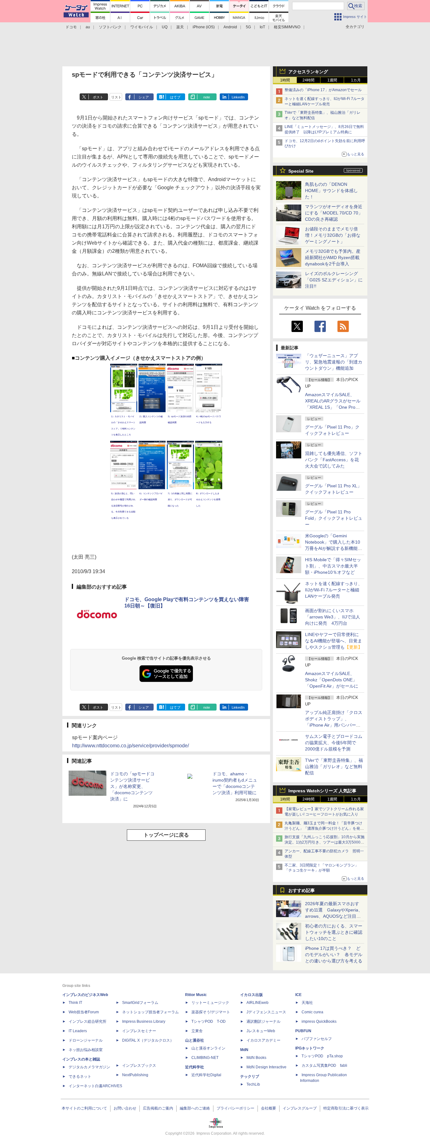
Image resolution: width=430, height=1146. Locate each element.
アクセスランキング (308, 71)
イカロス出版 (251, 995)
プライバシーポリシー (235, 1108)
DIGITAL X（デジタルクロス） (148, 1040)
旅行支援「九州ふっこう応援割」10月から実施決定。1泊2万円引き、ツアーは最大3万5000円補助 (325, 842)
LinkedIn (238, 97)
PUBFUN (303, 1031)
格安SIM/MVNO (287, 27)
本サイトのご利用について (84, 1108)
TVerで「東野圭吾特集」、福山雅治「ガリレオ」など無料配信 (334, 766)
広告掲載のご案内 (158, 1108)
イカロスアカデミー (263, 1040)
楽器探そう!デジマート (210, 1012)
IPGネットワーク (309, 1048)
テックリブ (249, 1076)
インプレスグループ (300, 1108)
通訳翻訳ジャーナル (263, 1021)
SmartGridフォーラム (140, 1002)
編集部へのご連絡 (195, 1108)
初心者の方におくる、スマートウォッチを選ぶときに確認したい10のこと (333, 932)
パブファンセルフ (317, 1039)
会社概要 (268, 1108)
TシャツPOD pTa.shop (322, 1056)
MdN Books (256, 1057)
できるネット (80, 1076)
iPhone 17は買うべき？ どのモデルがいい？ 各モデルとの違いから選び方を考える (333, 954)
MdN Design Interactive (266, 1067)
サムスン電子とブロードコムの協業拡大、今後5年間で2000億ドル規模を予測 (333, 742)
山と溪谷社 (194, 1040)
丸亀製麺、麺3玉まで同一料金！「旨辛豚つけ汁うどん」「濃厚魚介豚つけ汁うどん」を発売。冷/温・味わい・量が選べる (323, 828)
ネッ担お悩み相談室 (86, 1050)
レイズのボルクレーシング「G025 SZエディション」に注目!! (334, 280)
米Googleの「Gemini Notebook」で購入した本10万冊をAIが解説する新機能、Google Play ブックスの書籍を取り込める (333, 548)
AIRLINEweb (257, 1002)
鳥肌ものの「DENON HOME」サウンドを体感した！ (331, 190)
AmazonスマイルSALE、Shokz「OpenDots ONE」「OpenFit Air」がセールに (331, 680)
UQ (164, 27)
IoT (262, 27)
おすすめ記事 (301, 890)
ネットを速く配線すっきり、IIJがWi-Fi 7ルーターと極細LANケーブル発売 (333, 590)
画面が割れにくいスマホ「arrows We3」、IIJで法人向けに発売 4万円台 (332, 617)
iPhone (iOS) (204, 27)
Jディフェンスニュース (266, 1012)
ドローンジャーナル (86, 1040)
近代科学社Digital (206, 1075)
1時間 (285, 80)
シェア (144, 97)
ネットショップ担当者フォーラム (150, 1012)
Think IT (75, 1002)
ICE (298, 995)
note (206, 97)
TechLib (253, 1084)
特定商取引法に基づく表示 (346, 1108)
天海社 (307, 1002)
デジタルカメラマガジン (89, 1067)
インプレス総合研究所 (87, 1021)
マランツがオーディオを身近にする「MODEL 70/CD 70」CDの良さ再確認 (334, 213)
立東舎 (197, 1031)
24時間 (308, 80)
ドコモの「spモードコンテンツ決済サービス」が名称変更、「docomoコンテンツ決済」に (132, 786)
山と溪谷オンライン (208, 1048)
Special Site (301, 171)
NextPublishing (135, 1075)
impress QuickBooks (319, 1021)
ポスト (98, 97)
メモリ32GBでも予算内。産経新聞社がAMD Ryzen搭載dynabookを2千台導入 (332, 257)
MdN (244, 1050)
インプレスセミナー (139, 1031)
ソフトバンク (110, 27)
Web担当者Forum (84, 1012)
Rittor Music (196, 995)
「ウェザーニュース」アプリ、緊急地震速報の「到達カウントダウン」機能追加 (333, 362)
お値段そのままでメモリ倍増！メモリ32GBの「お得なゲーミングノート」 (332, 235)
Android (230, 27)
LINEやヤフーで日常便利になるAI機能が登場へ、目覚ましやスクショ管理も (333, 641)
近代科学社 (194, 1067)
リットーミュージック (210, 1002)
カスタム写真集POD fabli (324, 1065)
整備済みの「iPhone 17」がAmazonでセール (323, 90)
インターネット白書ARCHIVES (95, 1086)
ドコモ (71, 27)
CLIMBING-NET (204, 1057)
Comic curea (312, 1012)
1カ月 (356, 80)
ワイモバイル (141, 27)
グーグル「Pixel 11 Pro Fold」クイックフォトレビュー (333, 518)
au (88, 27)
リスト (116, 97)
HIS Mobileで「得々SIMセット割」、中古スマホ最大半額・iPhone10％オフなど (333, 566)
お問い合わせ (125, 1108)
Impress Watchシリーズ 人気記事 (322, 790)
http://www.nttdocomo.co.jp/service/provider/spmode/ (130, 745)
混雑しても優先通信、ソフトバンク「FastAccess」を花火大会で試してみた (333, 459)
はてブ (175, 97)
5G (248, 27)
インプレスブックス (139, 1065)
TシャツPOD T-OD (208, 1021)
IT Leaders (78, 1031)
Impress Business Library (143, 1021)
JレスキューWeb (260, 1031)
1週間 (332, 80)
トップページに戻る (166, 835)
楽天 (180, 27)
